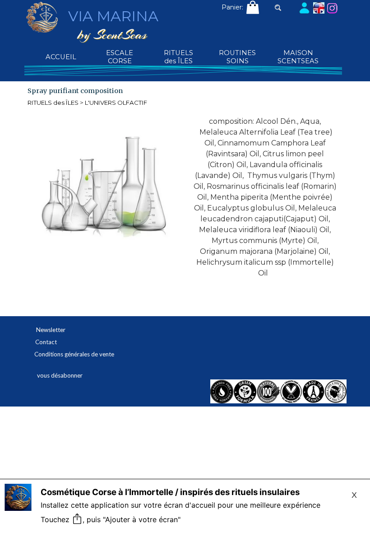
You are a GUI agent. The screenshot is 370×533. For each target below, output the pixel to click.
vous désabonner (60, 375)
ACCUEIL (61, 57)
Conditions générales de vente (74, 354)
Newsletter (50, 329)
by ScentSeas (112, 34)
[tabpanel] (265, 197)
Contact (46, 342)
